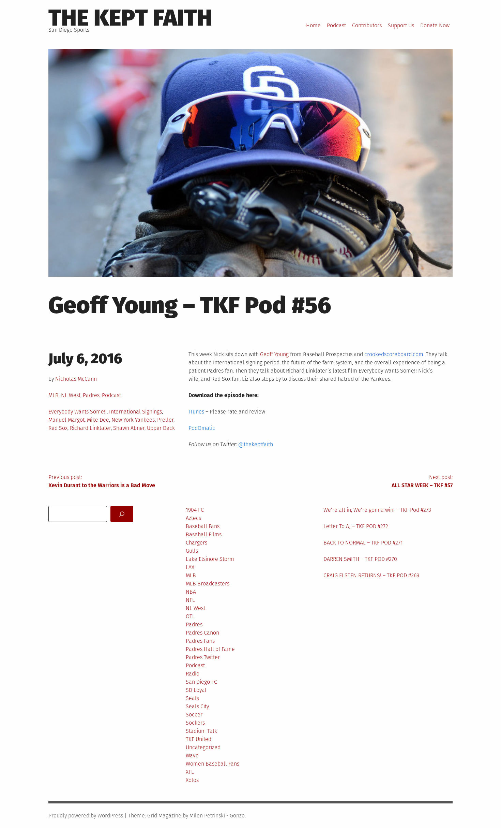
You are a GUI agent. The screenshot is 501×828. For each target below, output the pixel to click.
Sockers (195, 723)
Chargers (196, 542)
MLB (53, 395)
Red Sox (57, 428)
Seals (192, 698)
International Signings (135, 411)
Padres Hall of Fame (210, 649)
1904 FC (195, 510)
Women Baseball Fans (212, 763)
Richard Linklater (90, 428)
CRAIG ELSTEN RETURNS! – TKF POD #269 (371, 575)
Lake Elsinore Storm (210, 559)
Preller (165, 420)
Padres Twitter (203, 657)
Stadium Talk (201, 731)
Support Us (401, 25)
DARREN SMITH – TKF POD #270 (360, 559)
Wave (192, 755)
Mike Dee (98, 420)
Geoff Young (274, 354)
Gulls (192, 551)
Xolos (192, 780)
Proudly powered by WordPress (85, 815)
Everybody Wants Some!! (77, 411)
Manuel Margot (66, 420)
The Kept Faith (130, 18)
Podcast (336, 25)
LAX (190, 567)
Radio (192, 673)
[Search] (121, 514)
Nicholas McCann (76, 379)
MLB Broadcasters (207, 583)
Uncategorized (203, 747)
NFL (190, 600)
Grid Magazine (164, 815)
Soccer (194, 714)
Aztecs (193, 518)
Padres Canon (202, 632)
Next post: (422, 481)
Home (313, 25)
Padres (91, 395)
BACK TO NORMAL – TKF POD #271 (363, 542)
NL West (70, 395)
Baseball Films (204, 534)
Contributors (367, 25)
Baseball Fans (202, 526)
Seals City (197, 706)
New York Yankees (133, 420)
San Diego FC (201, 682)
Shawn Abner (129, 428)
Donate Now (435, 25)
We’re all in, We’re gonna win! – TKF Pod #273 (377, 510)
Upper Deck (161, 428)
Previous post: (101, 481)
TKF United (198, 739)
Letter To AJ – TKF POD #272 (355, 526)
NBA (191, 592)
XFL (190, 772)
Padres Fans (200, 641)
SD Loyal (196, 690)
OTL (190, 616)
